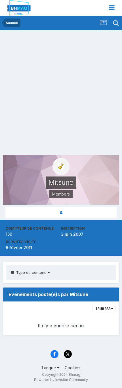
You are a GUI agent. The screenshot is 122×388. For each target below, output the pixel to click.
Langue (49, 367)
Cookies (72, 367)
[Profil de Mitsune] (61, 212)
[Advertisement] (61, 94)
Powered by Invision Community (61, 379)
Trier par (103, 308)
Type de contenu (31, 272)
